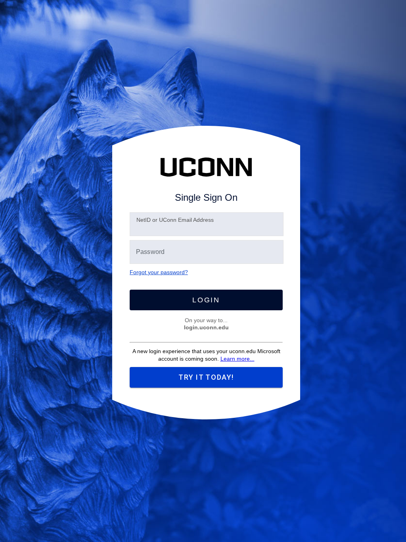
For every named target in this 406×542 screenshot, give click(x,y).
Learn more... (237, 359)
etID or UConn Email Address (175, 220)
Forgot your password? (159, 272)
